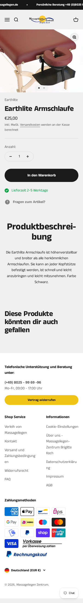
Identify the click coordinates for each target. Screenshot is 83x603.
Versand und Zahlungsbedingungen (20, 456)
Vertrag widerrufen (42, 400)
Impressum (55, 476)
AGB (49, 485)
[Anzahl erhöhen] (27, 156)
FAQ (8, 479)
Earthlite (11, 100)
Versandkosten (30, 124)
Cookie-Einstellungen (62, 426)
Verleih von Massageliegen (16, 429)
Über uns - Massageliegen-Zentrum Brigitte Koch (59, 444)
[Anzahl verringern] (10, 156)
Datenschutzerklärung (61, 465)
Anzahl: (10, 147)
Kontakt (11, 441)
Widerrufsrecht (16, 470)
